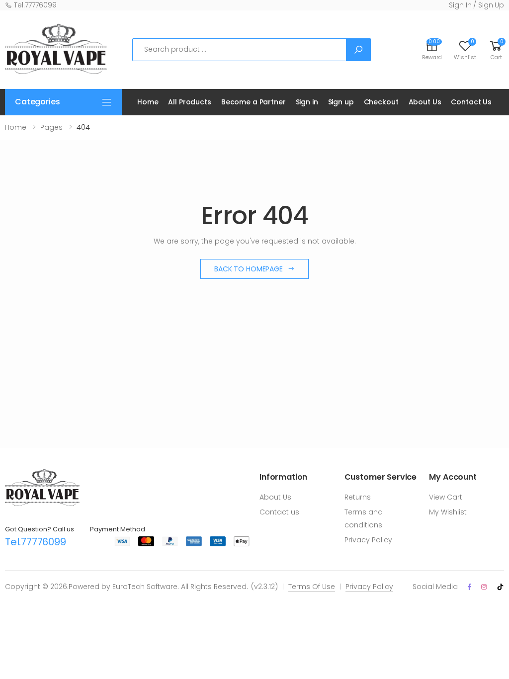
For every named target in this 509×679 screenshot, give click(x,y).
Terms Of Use (311, 587)
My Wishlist (448, 512)
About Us (425, 102)
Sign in (307, 102)
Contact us (279, 512)
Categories (37, 101)
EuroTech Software (144, 587)
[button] (496, 49)
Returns (357, 497)
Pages (51, 127)
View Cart (445, 497)
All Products (189, 102)
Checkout (381, 102)
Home (147, 102)
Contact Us (471, 102)
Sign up (341, 102)
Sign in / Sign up (476, 5)
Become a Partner (253, 102)
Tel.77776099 (34, 5)
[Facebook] (469, 587)
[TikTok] (500, 587)
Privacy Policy (368, 540)
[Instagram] (484, 587)
